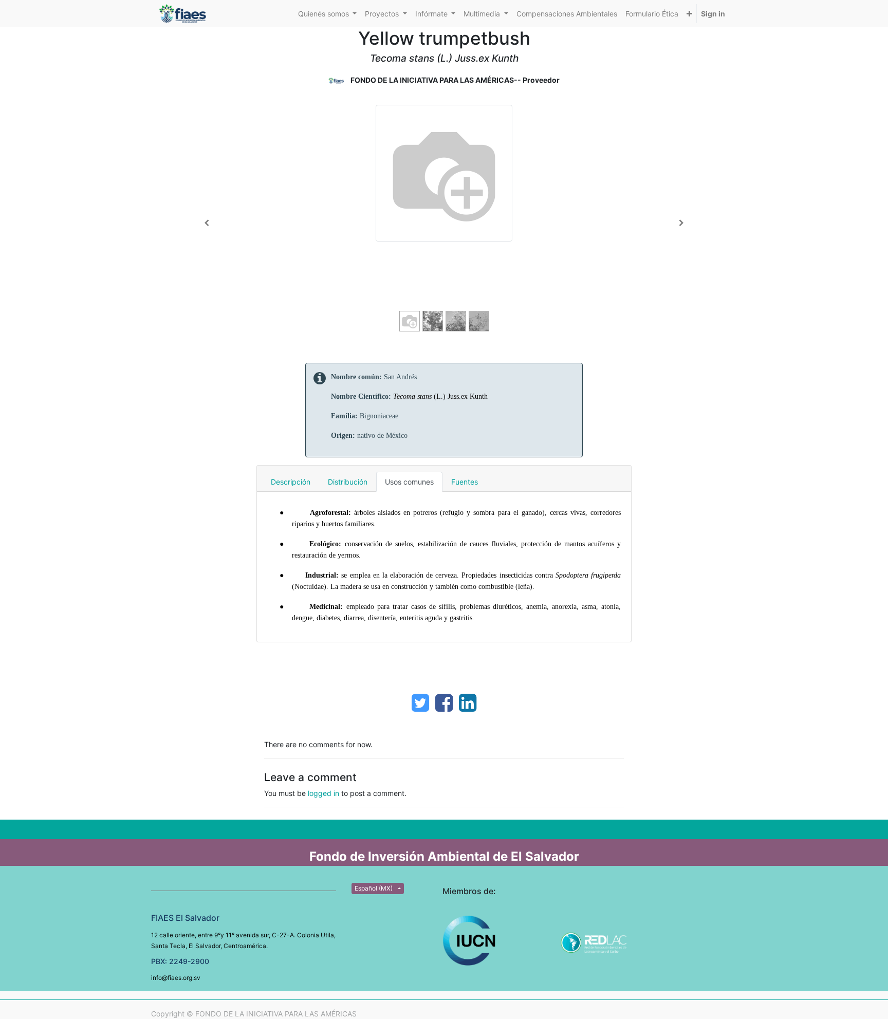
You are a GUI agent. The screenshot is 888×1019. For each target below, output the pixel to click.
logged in (323, 793)
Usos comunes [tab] (409, 481)
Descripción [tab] (290, 481)
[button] (689, 13)
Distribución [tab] (347, 481)
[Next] (681, 223)
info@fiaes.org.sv (175, 977)
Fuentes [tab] (464, 481)
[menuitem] (566, 13)
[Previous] (207, 223)
